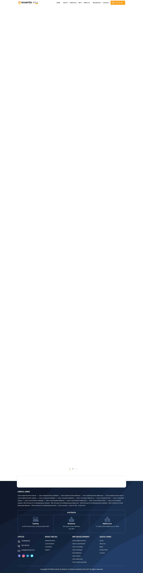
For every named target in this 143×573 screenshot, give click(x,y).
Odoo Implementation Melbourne (93, 495)
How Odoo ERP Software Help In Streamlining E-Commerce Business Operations (56, 132)
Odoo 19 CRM (73, 505)
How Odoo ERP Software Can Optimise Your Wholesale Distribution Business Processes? (60, 87)
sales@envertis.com (28, 550)
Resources (96, 3)
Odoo (65, 3)
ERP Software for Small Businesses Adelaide (94, 503)
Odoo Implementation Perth (114, 495)
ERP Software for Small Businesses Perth (44, 505)
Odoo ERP (27, 90)
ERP (80, 3)
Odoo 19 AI (82, 505)
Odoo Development (30, 45)
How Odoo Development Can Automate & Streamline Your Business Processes (56, 449)
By (44, 45)
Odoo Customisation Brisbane (55, 500)
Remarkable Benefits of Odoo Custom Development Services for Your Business (56, 314)
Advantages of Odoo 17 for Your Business (41, 177)
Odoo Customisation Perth (97, 500)
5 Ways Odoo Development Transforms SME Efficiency (46, 42)
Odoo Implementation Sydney (27, 498)
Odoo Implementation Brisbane (71, 495)
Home (58, 3)
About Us (87, 3)
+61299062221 (25, 541)
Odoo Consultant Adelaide (47, 498)
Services (73, 3)
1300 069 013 (119, 3)
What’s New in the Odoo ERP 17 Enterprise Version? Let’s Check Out (51, 359)
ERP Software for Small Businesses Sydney (37, 503)
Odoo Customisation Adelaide (34, 500)
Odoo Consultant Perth (103, 498)
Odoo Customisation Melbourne (77, 500)
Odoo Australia (63, 505)
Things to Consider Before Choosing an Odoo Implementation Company (53, 223)
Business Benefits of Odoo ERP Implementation (43, 404)
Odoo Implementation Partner (27, 495)
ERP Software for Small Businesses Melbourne (65, 503)
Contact (106, 3)
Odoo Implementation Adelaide (48, 495)
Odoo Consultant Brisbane (66, 498)
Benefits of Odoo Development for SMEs (40, 268)
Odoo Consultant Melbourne (85, 498)
